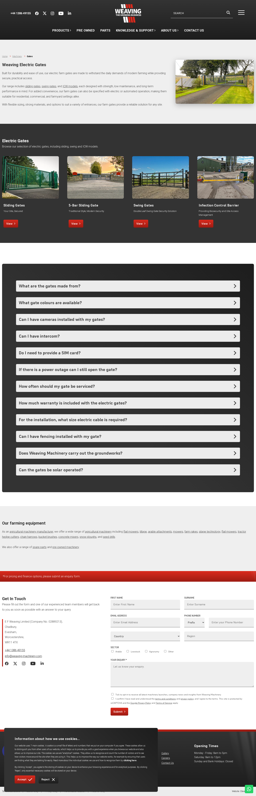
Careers (165, 758)
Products (60, 30)
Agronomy (154, 651)
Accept (21, 779)
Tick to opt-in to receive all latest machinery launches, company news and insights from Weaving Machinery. (168, 694)
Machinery (17, 56)
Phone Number (192, 615)
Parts (105, 30)
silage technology (209, 531)
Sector (115, 647)
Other (171, 651)
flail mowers (130, 531)
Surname (189, 597)
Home (4, 56)
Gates (30, 56)
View (9, 223)
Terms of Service (164, 702)
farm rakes (191, 531)
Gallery (165, 753)
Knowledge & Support (135, 32)
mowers (178, 531)
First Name (117, 597)
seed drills (109, 537)
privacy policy (187, 698)
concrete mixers (68, 537)
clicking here (130, 760)
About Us (169, 32)
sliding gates (32, 86)
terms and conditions (165, 698)
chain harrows (28, 537)
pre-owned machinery (65, 547)
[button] (239, 13)
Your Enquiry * (119, 659)
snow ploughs (88, 537)
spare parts (39, 547)
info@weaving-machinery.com (23, 656)
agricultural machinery (98, 531)
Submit (118, 711)
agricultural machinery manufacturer (31, 531)
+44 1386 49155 (15, 650)
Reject (45, 779)
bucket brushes (47, 537)
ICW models (70, 86)
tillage (143, 531)
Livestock (135, 651)
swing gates (49, 86)
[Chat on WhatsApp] (249, 789)
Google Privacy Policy (140, 702)
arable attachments (160, 531)
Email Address (119, 615)
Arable (118, 651)
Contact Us (194, 30)
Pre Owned (86, 30)
